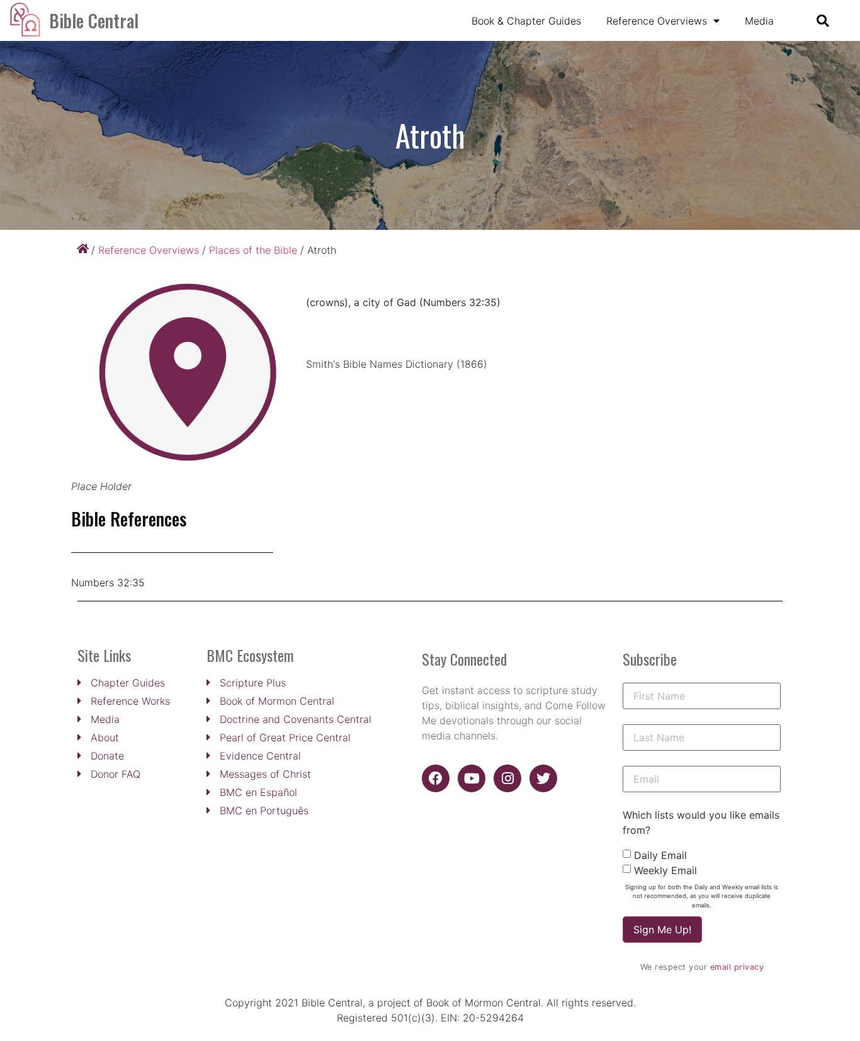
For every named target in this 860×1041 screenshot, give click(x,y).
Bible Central (94, 20)
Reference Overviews (656, 20)
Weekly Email (665, 870)
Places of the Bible (253, 250)
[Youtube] (471, 778)
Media (759, 20)
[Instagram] (507, 778)
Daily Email (660, 855)
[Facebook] (436, 778)
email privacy (737, 967)
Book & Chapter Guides (526, 20)
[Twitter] (543, 778)
